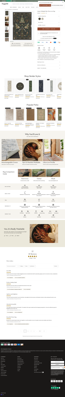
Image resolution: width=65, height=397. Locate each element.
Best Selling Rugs (20, 359)
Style (37, 7)
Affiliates (2, 367)
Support (36, 356)
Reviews (2, 369)
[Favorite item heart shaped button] (59, 11)
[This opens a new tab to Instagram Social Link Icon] (54, 381)
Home (6, 9)
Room (19, 7)
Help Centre (36, 358)
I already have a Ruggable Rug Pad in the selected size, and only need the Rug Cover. (49, 33)
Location (3, 392)
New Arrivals (19, 358)
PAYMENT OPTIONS (5, 342)
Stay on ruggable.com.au (57, 5)
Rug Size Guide (36, 364)
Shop (18, 356)
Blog (1, 362)
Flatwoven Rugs (15, 9)
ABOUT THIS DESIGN (41, 68)
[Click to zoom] (22, 26)
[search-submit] (18, 266)
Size (23, 7)
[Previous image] (12, 26)
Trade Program (3, 366)
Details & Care (40, 45)
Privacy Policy (3, 373)
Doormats (19, 367)
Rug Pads (19, 366)
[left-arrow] (4, 86)
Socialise (53, 379)
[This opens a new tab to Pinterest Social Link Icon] (57, 381)
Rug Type (28, 7)
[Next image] (32, 26)
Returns (35, 367)
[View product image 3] (7, 24)
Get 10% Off (54, 356)
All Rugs (18, 369)
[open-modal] (62, 2)
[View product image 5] (7, 35)
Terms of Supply (3, 372)
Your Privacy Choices (37, 372)
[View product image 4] (7, 29)
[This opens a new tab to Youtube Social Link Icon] (59, 381)
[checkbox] (38, 33)
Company (3, 356)
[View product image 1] (7, 13)
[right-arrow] (60, 86)
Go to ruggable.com (45, 5)
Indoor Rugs (9, 9)
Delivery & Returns (41, 65)
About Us (2, 358)
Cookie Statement (4, 375)
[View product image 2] (7, 18)
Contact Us (36, 359)
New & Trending (13, 7)
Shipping (35, 366)
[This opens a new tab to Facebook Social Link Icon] (52, 381)
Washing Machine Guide (38, 362)
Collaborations (19, 364)
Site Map (35, 370)
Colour (32, 7)
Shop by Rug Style (20, 361)
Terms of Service (3, 370)
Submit (57, 364)
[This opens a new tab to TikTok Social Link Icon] (62, 381)
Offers (18, 370)
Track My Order (36, 361)
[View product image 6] (7, 40)
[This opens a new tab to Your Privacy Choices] (42, 372)
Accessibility (36, 369)
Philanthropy (3, 361)
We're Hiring (3, 364)
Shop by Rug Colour (20, 362)
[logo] (5, 4)
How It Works (3, 359)
